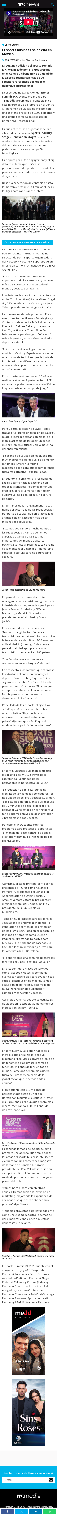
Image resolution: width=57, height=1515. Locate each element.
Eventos (21, 60)
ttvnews (43, 60)
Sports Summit (12, 44)
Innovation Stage (24, 137)
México (30, 60)
